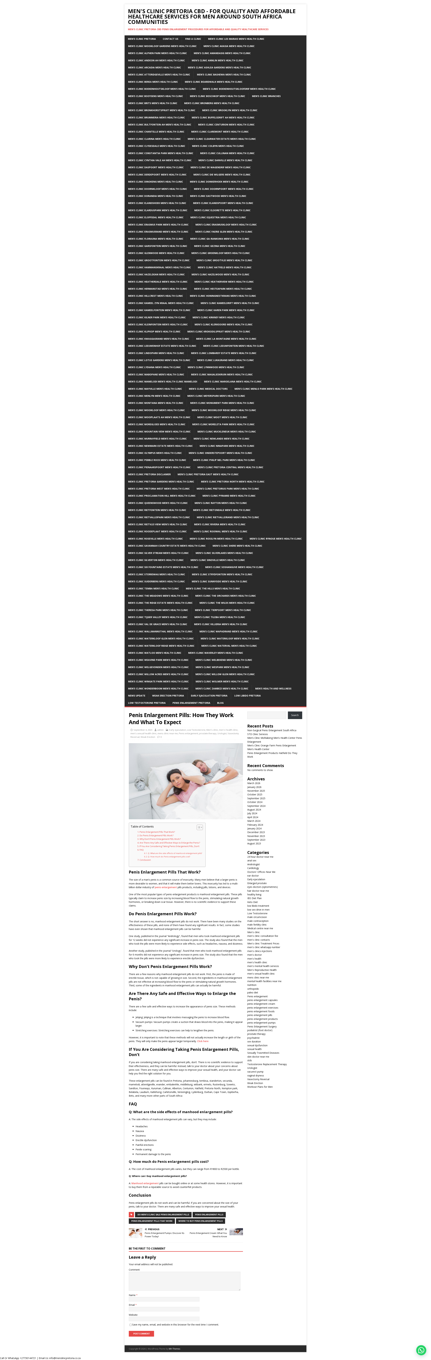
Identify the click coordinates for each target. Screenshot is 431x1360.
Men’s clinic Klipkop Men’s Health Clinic (154, 331)
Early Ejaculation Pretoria (209, 695)
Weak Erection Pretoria (168, 695)
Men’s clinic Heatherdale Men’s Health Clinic (158, 281)
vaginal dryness (255, 1075)
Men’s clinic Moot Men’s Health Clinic (222, 417)
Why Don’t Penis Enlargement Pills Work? (160, 839)
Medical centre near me (260, 928)
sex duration (254, 1041)
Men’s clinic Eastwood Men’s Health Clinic (218, 196)
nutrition (251, 984)
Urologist (222, 733)
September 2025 (256, 798)
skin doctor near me (258, 1056)
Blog (220, 702)
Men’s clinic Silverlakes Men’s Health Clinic (224, 553)
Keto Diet (252, 902)
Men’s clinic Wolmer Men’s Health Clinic (222, 681)
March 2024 (253, 820)
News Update (136, 695)
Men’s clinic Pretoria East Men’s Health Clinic (208, 474)
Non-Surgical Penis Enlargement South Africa (271, 730)
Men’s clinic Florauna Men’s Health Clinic (155, 238)
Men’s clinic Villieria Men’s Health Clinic (220, 624)
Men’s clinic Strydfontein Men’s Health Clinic (222, 574)
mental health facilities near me (264, 981)
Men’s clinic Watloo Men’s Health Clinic (154, 652)
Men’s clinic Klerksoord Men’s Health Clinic (224, 324)
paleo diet (252, 992)
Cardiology (253, 868)
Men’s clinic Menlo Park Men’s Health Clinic (263, 388)
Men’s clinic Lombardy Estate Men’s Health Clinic (223, 353)
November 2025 (256, 790)
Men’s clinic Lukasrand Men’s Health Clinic (225, 360)
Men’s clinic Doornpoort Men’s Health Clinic (224, 188)
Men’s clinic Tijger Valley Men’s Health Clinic (158, 617)
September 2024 (256, 805)
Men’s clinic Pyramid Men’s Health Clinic (229, 495)
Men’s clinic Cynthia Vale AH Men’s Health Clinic (160, 160)
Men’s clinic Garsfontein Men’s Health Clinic (157, 246)
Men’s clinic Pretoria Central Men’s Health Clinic (230, 467)
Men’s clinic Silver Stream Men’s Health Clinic (158, 553)
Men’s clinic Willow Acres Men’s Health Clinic (158, 674)
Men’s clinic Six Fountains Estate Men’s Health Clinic (163, 567)
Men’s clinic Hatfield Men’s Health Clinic (225, 267)
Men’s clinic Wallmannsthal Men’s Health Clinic (160, 631)
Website (133, 1314)
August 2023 (254, 843)
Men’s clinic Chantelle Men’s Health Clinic (156, 131)
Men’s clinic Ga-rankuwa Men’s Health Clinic (219, 238)
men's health (254, 958)
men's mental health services (263, 966)
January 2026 (254, 787)
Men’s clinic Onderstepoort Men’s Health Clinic (220, 453)
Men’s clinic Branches (266, 96)
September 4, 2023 (143, 729)
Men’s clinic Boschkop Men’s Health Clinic (217, 96)
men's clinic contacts (258, 939)
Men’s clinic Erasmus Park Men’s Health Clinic (158, 224)
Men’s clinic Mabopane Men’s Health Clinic (156, 374)
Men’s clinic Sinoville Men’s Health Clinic (218, 560)
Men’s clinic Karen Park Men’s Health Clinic (226, 310)
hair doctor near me (258, 890)
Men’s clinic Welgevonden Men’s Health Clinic (158, 667)
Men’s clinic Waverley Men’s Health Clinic (215, 652)
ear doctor (253, 875)
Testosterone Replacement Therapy (267, 1064)
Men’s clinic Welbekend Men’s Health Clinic (223, 659)
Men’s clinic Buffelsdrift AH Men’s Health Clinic (223, 117)
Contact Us (170, 38)
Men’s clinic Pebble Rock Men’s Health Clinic (157, 460)
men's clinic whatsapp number (263, 947)
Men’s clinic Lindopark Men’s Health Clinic (156, 353)
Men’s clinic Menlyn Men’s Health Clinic (154, 395)
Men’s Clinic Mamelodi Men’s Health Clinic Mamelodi (162, 381)
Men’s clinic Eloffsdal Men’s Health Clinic (156, 217)
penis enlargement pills (209, 1214)
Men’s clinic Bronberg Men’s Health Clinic (211, 103)
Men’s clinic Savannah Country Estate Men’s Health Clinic (167, 545)
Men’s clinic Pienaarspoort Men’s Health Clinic (159, 467)
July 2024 (252, 813)
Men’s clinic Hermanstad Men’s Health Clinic (157, 288)
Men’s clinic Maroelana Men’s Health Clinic (233, 381)
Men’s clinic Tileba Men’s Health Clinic (219, 617)
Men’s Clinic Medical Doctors (208, 388)
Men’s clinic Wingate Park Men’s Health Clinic (158, 681)
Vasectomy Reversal (258, 1079)
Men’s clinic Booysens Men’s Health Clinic (155, 96)
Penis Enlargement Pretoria (191, 702)
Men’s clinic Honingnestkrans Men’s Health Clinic (223, 295)
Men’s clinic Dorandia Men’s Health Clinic (155, 196)
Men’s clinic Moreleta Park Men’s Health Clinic (223, 424)
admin (160, 729)
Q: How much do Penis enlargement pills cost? (169, 856)
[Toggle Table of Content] (198, 827)
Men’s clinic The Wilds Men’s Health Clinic (227, 602)
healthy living (254, 894)
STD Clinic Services (257, 734)
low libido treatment (258, 905)
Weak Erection (148, 736)
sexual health (254, 1049)
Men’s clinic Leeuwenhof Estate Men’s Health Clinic (162, 345)
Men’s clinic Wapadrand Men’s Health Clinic (229, 631)
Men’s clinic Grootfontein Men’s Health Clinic (159, 260)
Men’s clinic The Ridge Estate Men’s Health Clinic (160, 602)
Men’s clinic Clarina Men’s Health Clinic (154, 138)
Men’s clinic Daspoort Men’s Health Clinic (156, 167)
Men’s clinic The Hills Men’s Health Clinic (213, 588)
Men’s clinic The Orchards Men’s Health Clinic (225, 595)
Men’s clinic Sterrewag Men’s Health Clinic (156, 574)
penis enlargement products (262, 1019)
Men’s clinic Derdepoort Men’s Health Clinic (157, 174)
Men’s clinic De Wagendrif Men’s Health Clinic (221, 167)
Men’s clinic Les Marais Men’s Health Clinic (236, 38)
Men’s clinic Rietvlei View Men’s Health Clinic (157, 524)
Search (295, 715)
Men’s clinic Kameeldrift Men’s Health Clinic (230, 303)
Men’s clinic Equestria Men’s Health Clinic (218, 217)
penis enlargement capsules (262, 1000)
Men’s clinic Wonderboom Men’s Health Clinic (158, 688)
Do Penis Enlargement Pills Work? (156, 835)
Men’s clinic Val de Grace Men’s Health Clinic (157, 624)
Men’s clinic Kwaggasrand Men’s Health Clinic (158, 338)
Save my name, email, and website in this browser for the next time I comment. (175, 1324)
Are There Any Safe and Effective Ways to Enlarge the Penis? (170, 842)
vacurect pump (255, 1071)
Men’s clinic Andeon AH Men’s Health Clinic (156, 60)
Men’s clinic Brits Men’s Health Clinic (152, 103)
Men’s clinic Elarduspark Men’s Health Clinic (157, 210)
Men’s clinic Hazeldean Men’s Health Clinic (156, 274)
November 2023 (256, 836)
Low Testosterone (196, 729)
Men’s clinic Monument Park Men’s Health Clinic (222, 402)
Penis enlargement (188, 733)
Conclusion (145, 860)
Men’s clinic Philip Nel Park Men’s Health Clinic (224, 460)
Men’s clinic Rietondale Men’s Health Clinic (222, 510)
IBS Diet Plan (254, 898)
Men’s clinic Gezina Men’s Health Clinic (219, 246)
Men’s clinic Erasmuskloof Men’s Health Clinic (226, 224)
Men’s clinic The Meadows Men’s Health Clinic (158, 595)
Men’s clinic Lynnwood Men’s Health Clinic (216, 367)
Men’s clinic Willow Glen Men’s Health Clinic (225, 674)
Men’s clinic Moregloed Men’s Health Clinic (156, 424)
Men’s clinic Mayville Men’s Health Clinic (155, 388)
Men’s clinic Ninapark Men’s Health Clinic (227, 445)
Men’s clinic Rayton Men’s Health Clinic (221, 503)
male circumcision (257, 917)
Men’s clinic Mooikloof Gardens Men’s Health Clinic (162, 46)
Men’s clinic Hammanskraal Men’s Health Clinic (159, 267)
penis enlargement (166, 887)
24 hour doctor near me (260, 856)
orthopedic (253, 988)
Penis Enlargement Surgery (262, 1026)
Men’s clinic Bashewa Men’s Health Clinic (224, 74)
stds (249, 1060)
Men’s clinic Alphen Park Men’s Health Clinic (157, 53)
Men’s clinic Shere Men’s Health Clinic (237, 545)
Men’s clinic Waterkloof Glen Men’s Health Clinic (161, 638)
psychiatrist (253, 1037)
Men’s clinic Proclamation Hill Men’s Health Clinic (162, 495)
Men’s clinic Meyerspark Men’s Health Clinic (216, 395)
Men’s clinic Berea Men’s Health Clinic (153, 81)
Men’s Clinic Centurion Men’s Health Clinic (226, 124)
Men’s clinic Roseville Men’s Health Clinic (155, 538)
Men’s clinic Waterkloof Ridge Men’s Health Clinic (161, 645)
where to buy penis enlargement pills (200, 1221)
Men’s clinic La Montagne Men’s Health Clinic (226, 338)
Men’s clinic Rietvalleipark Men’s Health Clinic (159, 517)
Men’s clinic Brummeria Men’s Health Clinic (156, 117)
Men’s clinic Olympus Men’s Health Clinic (155, 453)
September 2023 (256, 839)
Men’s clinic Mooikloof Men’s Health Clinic (156, 410)
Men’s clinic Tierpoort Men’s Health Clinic (223, 610)
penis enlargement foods (261, 1011)
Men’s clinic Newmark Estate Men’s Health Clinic (160, 445)
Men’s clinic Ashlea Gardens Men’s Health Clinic (219, 67)
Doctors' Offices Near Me (261, 871)
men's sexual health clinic (143, 733)
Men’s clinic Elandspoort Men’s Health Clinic (223, 203)
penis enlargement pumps (261, 1022)
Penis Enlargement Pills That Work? (157, 832)
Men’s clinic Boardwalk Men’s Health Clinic (213, 81)
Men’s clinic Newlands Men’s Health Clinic (222, 438)
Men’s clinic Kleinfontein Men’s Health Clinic (158, 324)
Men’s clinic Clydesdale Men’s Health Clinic (156, 146)
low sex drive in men (258, 909)
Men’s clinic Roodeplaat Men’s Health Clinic (157, 531)
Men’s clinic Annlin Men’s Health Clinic (217, 60)
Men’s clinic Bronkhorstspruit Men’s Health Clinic (161, 110)
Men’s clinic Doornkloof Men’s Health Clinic (157, 188)
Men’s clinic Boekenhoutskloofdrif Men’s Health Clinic (239, 88)
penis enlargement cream (261, 1003)
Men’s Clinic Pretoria (142, 38)
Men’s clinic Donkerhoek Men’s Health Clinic (219, 181)
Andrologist (253, 864)
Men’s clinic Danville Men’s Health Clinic (225, 160)
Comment (134, 1269)
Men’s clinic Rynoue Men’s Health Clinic (276, 538)
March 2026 (253, 783)
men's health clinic (228, 729)
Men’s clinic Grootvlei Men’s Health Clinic (224, 260)
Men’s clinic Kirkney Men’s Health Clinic (219, 317)
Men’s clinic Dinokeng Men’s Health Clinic (155, 181)
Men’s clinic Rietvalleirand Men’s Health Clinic (228, 517)
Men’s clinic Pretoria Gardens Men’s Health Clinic (161, 481)
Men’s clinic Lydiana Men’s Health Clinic (154, 367)
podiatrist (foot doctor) (259, 1030)
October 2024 (254, 802)
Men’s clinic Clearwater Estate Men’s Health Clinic (222, 138)
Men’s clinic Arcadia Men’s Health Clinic (154, 67)
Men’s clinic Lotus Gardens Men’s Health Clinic (159, 360)
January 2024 (254, 828)
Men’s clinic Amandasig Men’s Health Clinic (222, 53)
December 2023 (256, 832)
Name (132, 1295)
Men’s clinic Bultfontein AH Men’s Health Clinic (159, 124)
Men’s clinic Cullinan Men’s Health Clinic (227, 153)
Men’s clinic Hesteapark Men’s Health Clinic (223, 288)
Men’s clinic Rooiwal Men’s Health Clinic (220, 531)
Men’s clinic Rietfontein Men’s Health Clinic (157, 510)
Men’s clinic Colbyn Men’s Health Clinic (218, 146)
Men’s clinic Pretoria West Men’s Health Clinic (159, 488)
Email (132, 1304)
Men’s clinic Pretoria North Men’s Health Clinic (232, 481)
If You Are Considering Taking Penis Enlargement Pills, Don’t (169, 846)
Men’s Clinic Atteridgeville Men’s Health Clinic (159, 74)
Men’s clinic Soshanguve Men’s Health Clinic (234, 567)
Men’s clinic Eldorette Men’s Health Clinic (222, 210)
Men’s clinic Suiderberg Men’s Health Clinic (156, 581)
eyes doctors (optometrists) (262, 886)
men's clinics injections (259, 951)
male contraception (258, 920)
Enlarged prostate (257, 883)
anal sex (251, 860)
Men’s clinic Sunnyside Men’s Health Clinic (219, 581)
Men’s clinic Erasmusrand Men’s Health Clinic (158, 231)
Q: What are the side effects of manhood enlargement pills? (175, 853)
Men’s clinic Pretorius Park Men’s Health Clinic (228, 488)
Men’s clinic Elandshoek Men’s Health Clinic (157, 203)
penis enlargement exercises (262, 1007)
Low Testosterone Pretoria (147, 702)
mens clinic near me (168, 733)
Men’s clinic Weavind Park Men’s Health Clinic (158, 659)
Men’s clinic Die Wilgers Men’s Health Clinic (222, 174)
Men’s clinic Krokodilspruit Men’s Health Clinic (218, 331)
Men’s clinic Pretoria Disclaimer (149, 474)
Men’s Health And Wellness (273, 688)
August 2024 (254, 809)
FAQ (142, 849)
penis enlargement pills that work (151, 1221)
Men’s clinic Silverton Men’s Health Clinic (156, 560)
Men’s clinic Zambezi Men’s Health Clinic (221, 688)
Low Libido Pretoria (247, 695)
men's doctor (254, 954)
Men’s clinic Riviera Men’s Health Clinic (219, 524)
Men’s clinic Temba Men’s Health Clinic (153, 588)
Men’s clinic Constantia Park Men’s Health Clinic (160, 153)
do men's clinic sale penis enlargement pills (163, 1214)
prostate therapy (208, 733)
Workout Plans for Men (260, 1086)
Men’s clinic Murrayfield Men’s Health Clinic (157, 438)
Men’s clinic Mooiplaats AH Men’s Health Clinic (159, 417)
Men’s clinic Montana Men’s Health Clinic (155, 402)
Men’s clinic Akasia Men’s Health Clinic (229, 46)
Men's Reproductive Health (262, 970)
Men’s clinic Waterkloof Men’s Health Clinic (230, 638)
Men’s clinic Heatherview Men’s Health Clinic (224, 281)
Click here (202, 1041)
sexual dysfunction (257, 1045)
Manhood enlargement (145, 1183)
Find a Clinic (193, 38)
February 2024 (255, 824)
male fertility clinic (257, 924)
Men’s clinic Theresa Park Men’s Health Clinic (158, 610)
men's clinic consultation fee (262, 935)
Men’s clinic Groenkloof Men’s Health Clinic (220, 253)
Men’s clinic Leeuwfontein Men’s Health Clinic (233, 345)
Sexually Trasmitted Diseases (263, 1052)
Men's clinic (212, 729)
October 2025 (254, 794)
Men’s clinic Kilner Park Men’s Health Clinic (157, 317)
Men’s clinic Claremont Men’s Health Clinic (220, 131)
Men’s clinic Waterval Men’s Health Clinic (229, 645)
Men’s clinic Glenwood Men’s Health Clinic (156, 253)
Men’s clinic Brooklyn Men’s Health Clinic (229, 110)
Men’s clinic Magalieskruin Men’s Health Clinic (222, 374)
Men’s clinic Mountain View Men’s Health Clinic (159, 431)
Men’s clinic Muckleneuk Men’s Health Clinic (226, 431)
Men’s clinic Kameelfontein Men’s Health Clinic (159, 310)
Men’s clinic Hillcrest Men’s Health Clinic (155, 295)
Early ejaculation (177, 729)
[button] (421, 1350)
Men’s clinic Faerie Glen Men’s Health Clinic (223, 231)
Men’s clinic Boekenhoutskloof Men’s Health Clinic (162, 88)
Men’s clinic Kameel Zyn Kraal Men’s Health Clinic (161, 303)
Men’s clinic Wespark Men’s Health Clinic (222, 667)
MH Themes (174, 1348)
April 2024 (252, 817)
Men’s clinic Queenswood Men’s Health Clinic (158, 503)
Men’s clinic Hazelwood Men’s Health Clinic (220, 274)
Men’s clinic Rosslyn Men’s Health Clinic (216, 538)
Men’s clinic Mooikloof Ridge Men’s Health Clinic (224, 410)
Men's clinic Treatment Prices (263, 943)
